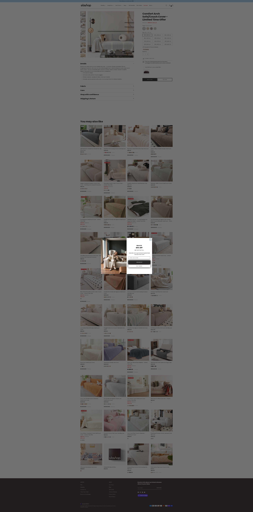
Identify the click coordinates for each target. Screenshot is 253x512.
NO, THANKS (139, 266)
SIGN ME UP (139, 262)
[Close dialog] (150, 239)
